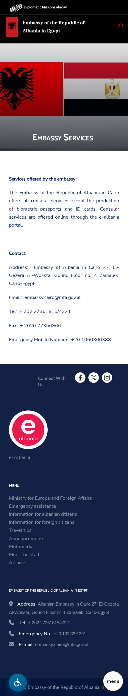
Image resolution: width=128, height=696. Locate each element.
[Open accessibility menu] (18, 683)
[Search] (121, 26)
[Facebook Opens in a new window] (80, 378)
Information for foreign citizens (41, 522)
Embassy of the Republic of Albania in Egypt (54, 27)
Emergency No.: (52, 634)
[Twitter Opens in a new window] (93, 378)
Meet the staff (24, 554)
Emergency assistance (32, 506)
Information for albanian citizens (43, 514)
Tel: (44, 623)
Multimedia (21, 546)
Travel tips (20, 530)
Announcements (26, 538)
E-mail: (53, 644)
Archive (17, 562)
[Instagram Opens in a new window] (106, 378)
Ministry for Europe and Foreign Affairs (50, 498)
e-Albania (19, 457)
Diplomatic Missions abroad (45, 7)
